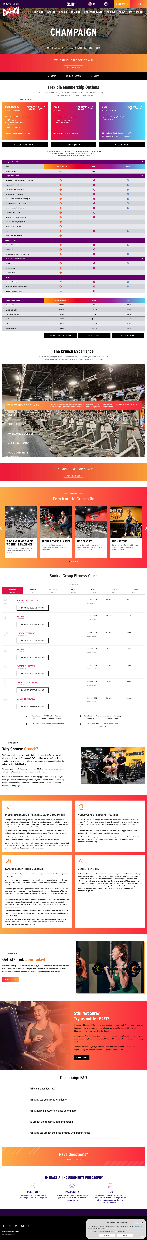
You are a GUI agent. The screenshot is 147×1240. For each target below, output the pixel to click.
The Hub (111, 12)
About (122, 12)
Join (138, 4)
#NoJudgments (11, 4)
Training (75, 12)
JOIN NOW (9, 980)
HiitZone (63, 12)
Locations (37, 12)
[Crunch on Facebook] (4, 1226)
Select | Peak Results (25, 145)
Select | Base (121, 145)
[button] (69, 561)
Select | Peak (73, 145)
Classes (51, 12)
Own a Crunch (136, 12)
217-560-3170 (77, 1159)
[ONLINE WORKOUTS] (72, 4)
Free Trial (122, 4)
